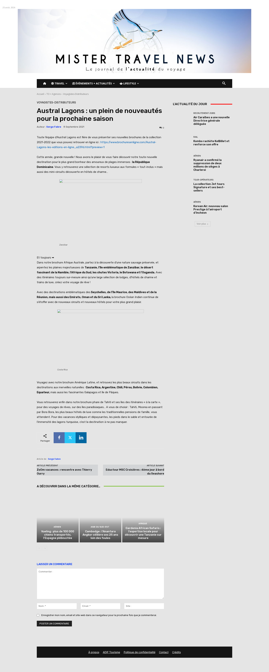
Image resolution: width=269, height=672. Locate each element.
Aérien (57, 527)
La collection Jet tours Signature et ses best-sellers (209, 187)
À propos (93, 652)
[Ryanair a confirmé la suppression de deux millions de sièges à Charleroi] (182, 163)
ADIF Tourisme (111, 652)
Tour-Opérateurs (203, 180)
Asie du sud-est (100, 527)
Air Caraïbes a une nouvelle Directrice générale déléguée (211, 121)
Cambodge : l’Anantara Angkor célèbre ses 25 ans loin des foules (100, 535)
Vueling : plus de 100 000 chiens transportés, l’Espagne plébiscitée (57, 535)
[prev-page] (39, 548)
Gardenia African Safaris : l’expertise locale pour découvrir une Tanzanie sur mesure (143, 533)
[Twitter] (70, 437)
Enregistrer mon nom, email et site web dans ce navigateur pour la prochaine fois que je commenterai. (99, 615)
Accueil (40, 94)
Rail (195, 137)
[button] (224, 83)
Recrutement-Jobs (204, 113)
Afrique (143, 524)
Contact (164, 652)
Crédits (176, 652)
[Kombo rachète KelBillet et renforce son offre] (182, 141)
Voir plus (201, 223)
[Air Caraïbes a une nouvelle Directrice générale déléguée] (182, 119)
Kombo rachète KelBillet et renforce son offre (211, 142)
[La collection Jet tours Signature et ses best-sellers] (182, 185)
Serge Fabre (53, 127)
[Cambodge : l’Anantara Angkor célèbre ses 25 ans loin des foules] (101, 517)
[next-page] (45, 548)
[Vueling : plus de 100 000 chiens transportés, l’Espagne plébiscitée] (58, 517)
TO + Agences (53, 94)
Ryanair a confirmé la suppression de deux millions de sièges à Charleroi (207, 165)
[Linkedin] (81, 437)
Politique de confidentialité (139, 652)
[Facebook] (59, 437)
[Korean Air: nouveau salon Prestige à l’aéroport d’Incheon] (182, 208)
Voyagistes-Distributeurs (76, 94)
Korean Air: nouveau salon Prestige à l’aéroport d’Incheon (210, 209)
